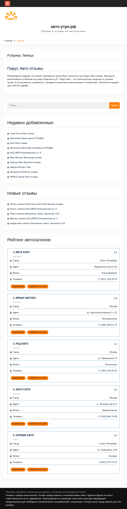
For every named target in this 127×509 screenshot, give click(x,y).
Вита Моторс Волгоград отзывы (26, 157)
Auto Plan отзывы (18, 143)
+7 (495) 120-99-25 (107, 370)
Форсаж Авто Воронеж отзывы (25, 162)
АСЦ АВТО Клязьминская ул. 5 (25, 152)
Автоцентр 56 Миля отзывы (24, 172)
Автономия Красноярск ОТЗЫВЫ (27, 138)
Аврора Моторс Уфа (20, 167)
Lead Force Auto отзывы (22, 133)
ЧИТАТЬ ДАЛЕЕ (20, 85)
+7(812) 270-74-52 (108, 462)
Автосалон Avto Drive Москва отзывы (44, 204)
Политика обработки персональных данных (28, 492)
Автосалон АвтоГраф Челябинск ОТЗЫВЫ (31, 148)
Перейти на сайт (38, 286)
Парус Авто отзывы (25, 68)
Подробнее (18, 286)
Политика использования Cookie (69, 492)
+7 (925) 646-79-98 (107, 416)
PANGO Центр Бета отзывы (24, 176)
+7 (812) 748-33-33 (107, 279)
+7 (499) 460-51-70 (107, 325)
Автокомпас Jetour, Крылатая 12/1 (42, 213)
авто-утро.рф (63, 26)
